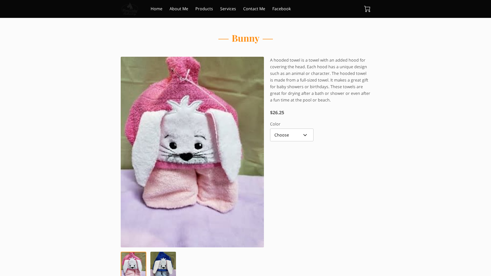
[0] (367, 9)
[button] (291, 135)
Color (275, 124)
